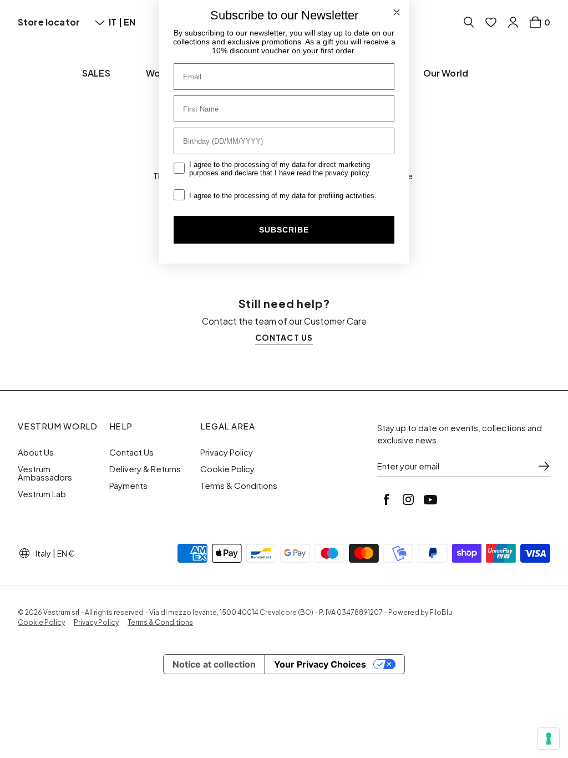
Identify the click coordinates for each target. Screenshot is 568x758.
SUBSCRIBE (284, 229)
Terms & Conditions (238, 485)
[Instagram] (408, 499)
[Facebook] (386, 499)
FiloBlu (440, 612)
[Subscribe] (543, 466)
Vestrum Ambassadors (45, 473)
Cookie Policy (227, 468)
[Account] (513, 22)
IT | (116, 22)
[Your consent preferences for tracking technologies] (548, 738)
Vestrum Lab (42, 493)
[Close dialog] (396, 12)
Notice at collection (214, 664)
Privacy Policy (226, 452)
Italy (43, 553)
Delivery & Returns (145, 468)
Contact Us (131, 452)
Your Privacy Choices (320, 664)
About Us (36, 452)
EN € (65, 553)
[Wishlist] (491, 22)
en (129, 22)
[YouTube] (430, 499)
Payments (128, 485)
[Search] (468, 22)
